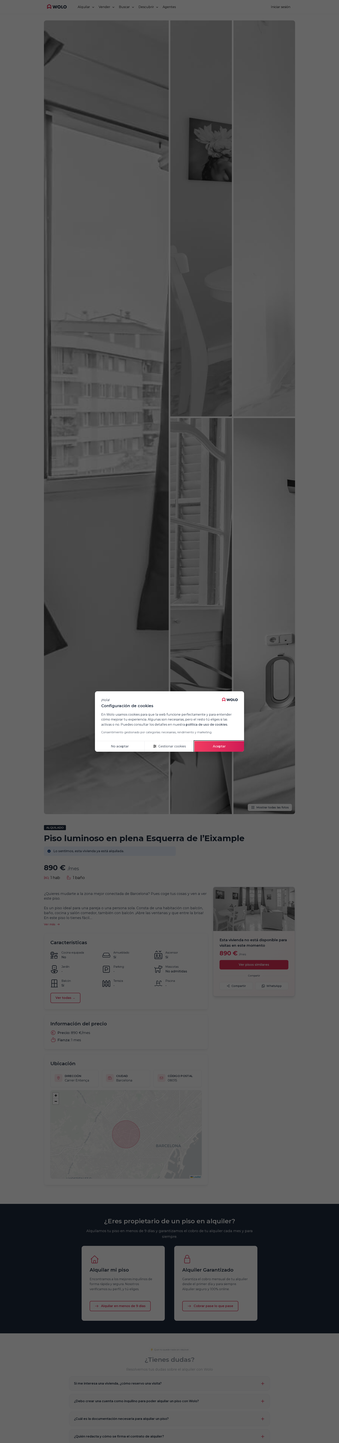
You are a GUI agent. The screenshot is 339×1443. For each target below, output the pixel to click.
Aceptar (219, 746)
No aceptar (120, 746)
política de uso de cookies (206, 724)
